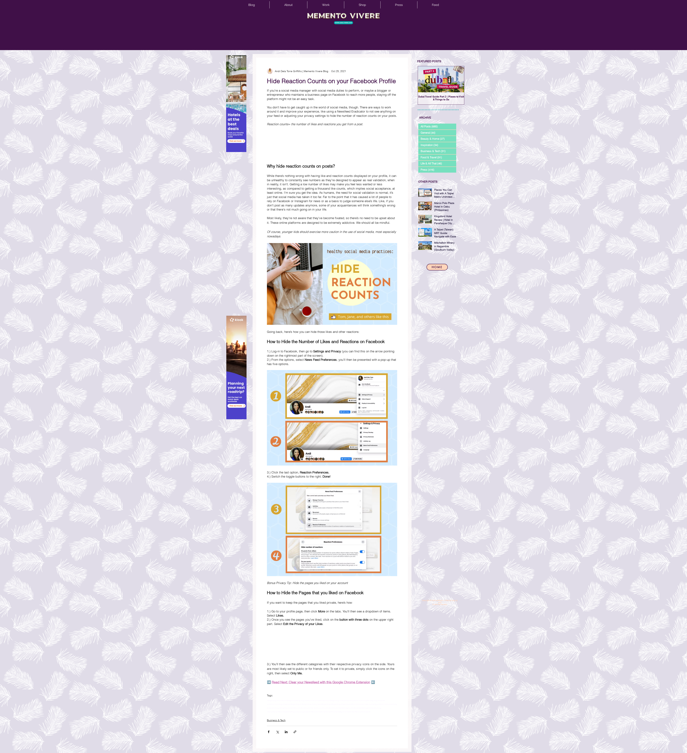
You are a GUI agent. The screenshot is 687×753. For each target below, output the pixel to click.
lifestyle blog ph (295, 704)
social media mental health (323, 712)
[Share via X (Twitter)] (277, 732)
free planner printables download (317, 700)
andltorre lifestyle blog (287, 700)
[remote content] (332, 144)
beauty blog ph (301, 700)
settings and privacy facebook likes (302, 712)
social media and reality (368, 704)
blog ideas (317, 704)
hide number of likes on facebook (278, 712)
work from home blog (359, 700)
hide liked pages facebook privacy (369, 708)
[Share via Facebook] (268, 732)
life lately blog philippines (376, 700)
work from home (354, 704)
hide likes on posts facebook (360, 712)
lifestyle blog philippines (339, 704)
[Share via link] (295, 732)
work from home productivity (387, 704)
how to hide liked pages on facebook (345, 708)
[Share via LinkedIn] (286, 732)
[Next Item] (458, 79)
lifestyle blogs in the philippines (340, 700)
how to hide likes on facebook (295, 708)
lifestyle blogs (326, 704)
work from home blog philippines (278, 704)
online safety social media (342, 712)
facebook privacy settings (275, 708)
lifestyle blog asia (273, 700)
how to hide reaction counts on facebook (319, 708)
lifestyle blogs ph (307, 704)
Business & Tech (276, 720)
